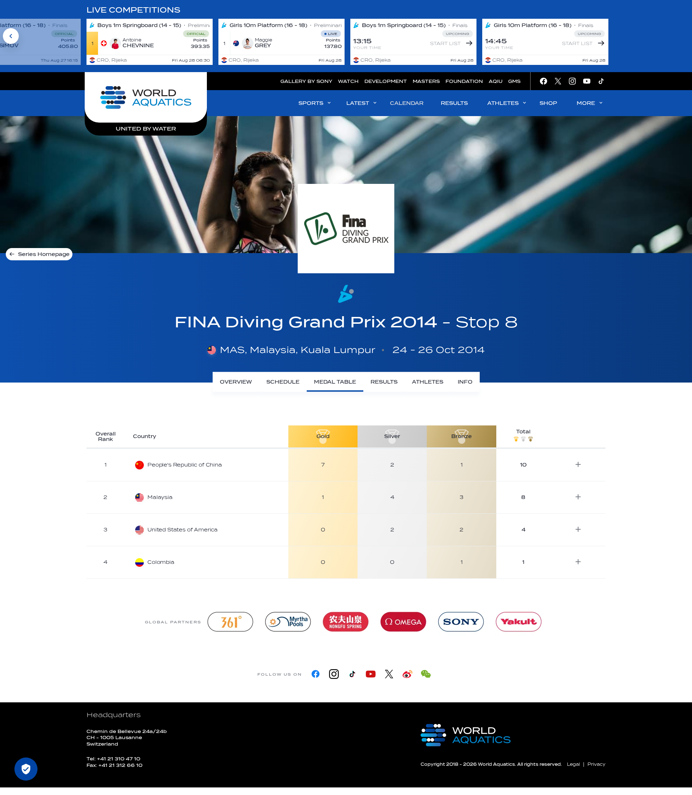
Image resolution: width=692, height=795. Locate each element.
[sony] (461, 622)
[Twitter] (389, 674)
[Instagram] (334, 674)
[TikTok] (352, 674)
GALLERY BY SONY (306, 81)
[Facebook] (315, 674)
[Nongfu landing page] (345, 622)
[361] (230, 622)
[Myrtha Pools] (288, 622)
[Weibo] (407, 674)
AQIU (495, 81)
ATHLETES (503, 103)
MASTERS (426, 81)
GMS (514, 81)
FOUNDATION (464, 81)
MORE (586, 103)
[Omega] (403, 622)
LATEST (357, 103)
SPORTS (310, 103)
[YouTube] (370, 674)
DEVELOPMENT (385, 81)
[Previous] (11, 36)
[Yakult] (518, 622)
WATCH (348, 81)
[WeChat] (426, 674)
